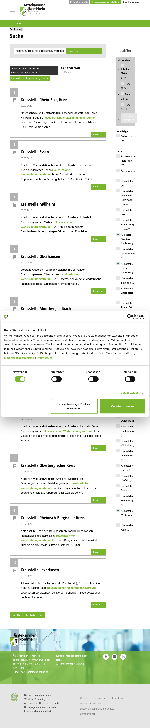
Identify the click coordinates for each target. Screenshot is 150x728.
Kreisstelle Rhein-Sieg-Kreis (44, 99)
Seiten (124, 136)
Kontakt (84, 698)
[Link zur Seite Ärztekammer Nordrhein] (11, 24)
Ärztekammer (128, 170)
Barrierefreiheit (87, 713)
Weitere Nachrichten (27, 615)
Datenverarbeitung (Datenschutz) (97, 708)
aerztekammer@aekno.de (34, 672)
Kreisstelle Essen (35, 152)
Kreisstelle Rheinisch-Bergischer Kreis (53, 517)
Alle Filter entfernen (129, 118)
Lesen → (98, 134)
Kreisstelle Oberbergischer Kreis (48, 465)
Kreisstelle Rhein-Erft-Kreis (127, 307)
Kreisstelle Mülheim (38, 204)
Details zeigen (130, 392)
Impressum (44, 357)
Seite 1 (129, 83)
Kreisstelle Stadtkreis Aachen (127, 239)
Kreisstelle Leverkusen (40, 570)
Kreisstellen (127, 180)
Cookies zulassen (122, 406)
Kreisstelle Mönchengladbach (46, 308)
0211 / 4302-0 (24, 664)
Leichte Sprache (131, 2)
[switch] (56, 379)
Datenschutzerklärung (19, 357)
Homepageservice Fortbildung (106, 2)
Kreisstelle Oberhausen (40, 256)
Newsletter (117, 698)
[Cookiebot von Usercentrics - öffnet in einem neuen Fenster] (130, 316)
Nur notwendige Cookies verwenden (74, 406)
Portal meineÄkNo (80, 2)
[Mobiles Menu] (12, 11)
